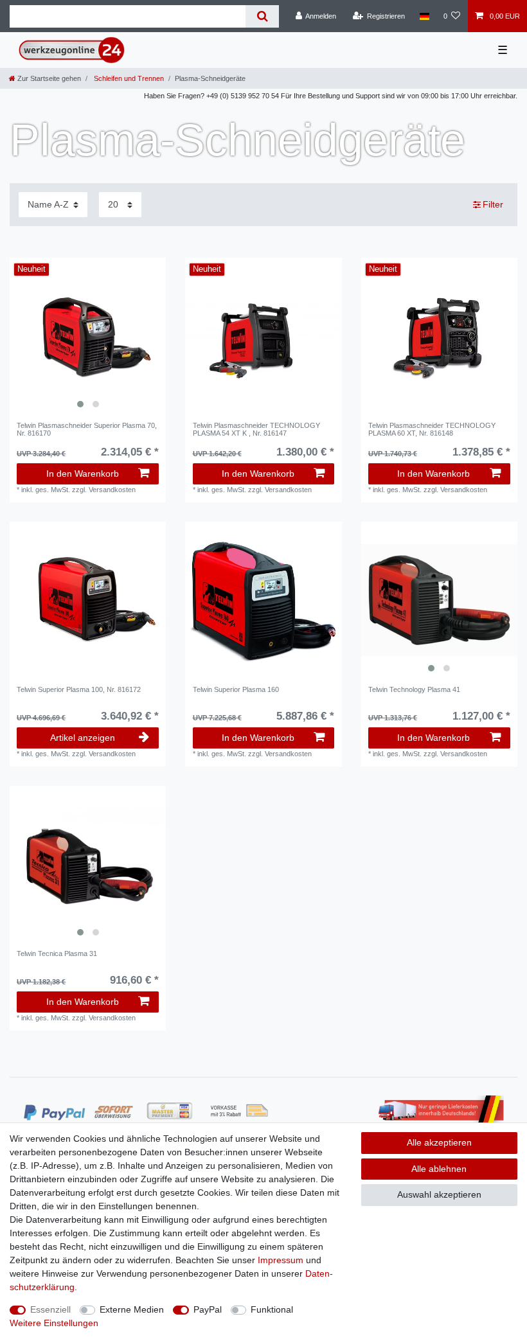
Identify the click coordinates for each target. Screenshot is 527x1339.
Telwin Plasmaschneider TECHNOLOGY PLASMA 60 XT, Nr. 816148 (432, 429)
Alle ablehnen (439, 1169)
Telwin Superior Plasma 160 (236, 689)
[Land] (424, 16)
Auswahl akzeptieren (439, 1194)
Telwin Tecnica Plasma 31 (57, 953)
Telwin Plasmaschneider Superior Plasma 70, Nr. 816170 (87, 429)
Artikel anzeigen (82, 737)
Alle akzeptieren (439, 1142)
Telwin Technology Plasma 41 (414, 689)
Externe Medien (132, 1309)
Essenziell (50, 1309)
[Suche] (262, 16)
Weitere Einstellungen (54, 1323)
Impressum (280, 1260)
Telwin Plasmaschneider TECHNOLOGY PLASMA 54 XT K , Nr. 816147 (256, 429)
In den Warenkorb (82, 473)
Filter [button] (493, 204)
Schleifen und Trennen (128, 78)
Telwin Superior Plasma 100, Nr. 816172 (79, 689)
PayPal (207, 1309)
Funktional (272, 1309)
